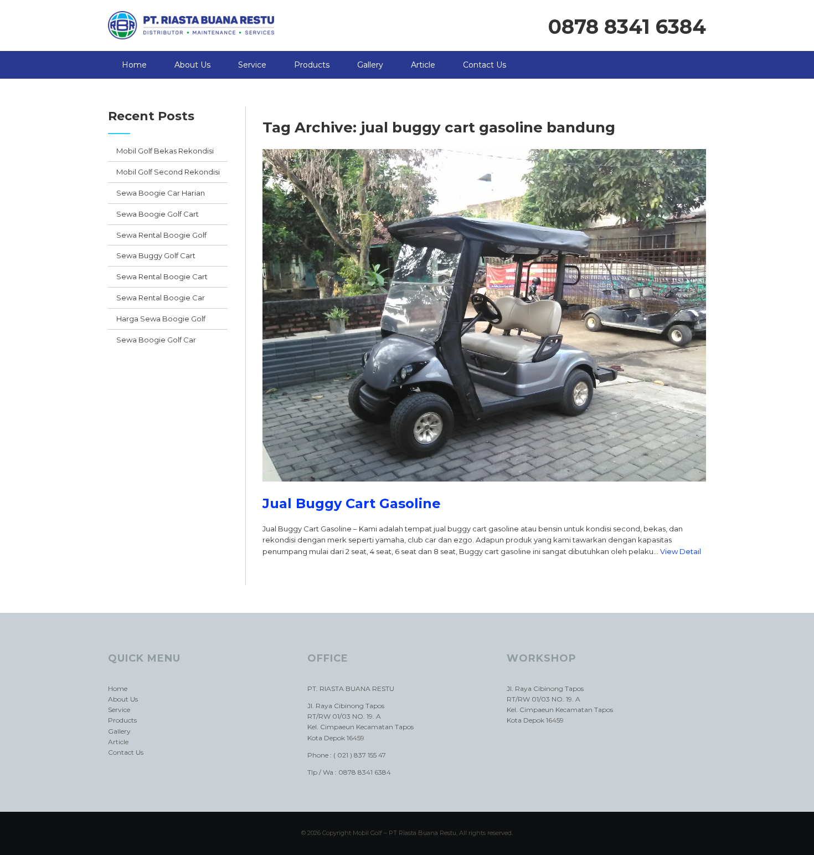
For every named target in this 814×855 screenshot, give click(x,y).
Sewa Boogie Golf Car (156, 339)
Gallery (370, 65)
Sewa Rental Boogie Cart (162, 276)
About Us (192, 65)
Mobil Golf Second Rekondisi (168, 171)
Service (252, 65)
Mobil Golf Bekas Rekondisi (165, 150)
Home (134, 65)
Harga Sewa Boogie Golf (160, 318)
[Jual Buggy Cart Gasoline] (484, 489)
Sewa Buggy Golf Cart (155, 255)
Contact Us (484, 65)
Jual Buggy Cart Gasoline (351, 503)
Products (311, 65)
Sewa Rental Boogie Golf (161, 235)
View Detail (680, 551)
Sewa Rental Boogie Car (160, 297)
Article (423, 65)
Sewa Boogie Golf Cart (157, 213)
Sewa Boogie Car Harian (160, 192)
